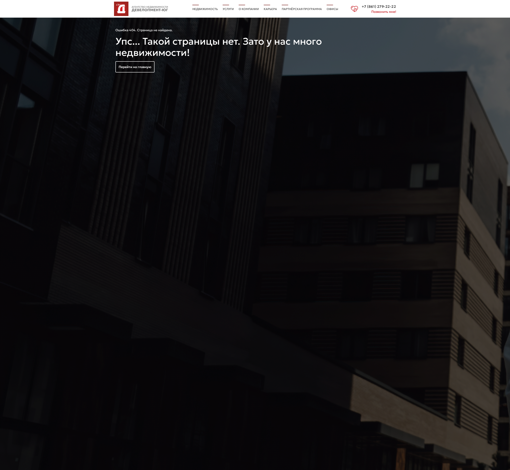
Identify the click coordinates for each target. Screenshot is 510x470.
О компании (249, 9)
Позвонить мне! (383, 12)
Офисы (332, 9)
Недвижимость (205, 9)
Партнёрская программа (302, 9)
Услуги (228, 9)
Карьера (270, 9)
